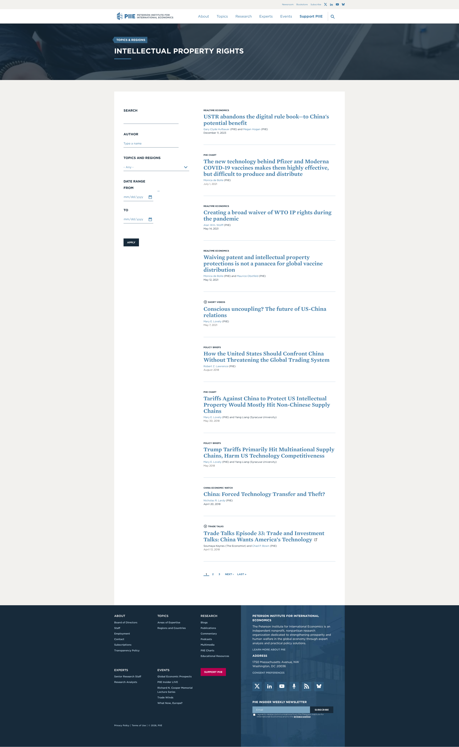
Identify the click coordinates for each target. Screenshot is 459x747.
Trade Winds (165, 697)
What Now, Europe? (170, 703)
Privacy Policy (121, 725)
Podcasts (206, 639)
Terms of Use (139, 725)
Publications (208, 628)
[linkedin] (269, 686)
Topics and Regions (142, 158)
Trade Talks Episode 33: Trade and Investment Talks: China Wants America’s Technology (264, 536)
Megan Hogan (252, 129)
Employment (122, 633)
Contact (119, 639)
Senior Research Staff (127, 676)
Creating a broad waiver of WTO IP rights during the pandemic (268, 215)
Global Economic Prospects (174, 676)
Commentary (209, 633)
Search (131, 110)
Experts (121, 670)
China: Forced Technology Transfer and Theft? (264, 493)
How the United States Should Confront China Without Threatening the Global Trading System (267, 356)
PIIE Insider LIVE (167, 682)
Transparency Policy (126, 650)
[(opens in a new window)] (325, 4)
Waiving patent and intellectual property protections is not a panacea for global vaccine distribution (263, 263)
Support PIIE (311, 16)
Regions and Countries (171, 628)
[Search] (332, 16)
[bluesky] (319, 686)
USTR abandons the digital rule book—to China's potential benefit (266, 119)
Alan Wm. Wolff (213, 225)
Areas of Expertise (168, 622)
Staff (117, 628)
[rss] (306, 686)
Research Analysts (125, 682)
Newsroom (288, 4)
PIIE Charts (207, 650)
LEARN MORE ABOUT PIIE (268, 649)
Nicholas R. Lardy (214, 500)
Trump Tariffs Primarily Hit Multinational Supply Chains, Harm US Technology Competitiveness (269, 452)
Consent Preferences (268, 672)
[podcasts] (294, 686)
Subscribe (316, 4)
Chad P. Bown (260, 545)
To (126, 210)
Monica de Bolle (213, 180)
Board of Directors (125, 622)
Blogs (204, 622)
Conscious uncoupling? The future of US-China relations (265, 312)
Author (131, 134)
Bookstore (302, 4)
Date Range (134, 181)
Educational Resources (215, 656)
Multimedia (207, 644)
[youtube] (282, 686)
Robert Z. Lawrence (216, 366)
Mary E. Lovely (212, 321)
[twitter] (257, 686)
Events (286, 16)
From (129, 188)
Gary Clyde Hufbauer (217, 129)
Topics (162, 616)
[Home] (145, 16)
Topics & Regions (130, 40)
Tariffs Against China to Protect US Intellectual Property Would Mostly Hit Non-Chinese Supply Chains (267, 404)
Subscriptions (122, 644)
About (119, 616)
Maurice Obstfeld (247, 276)
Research (209, 616)
